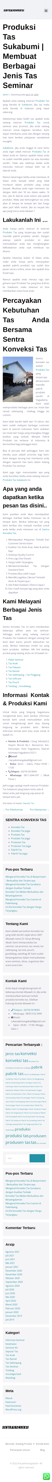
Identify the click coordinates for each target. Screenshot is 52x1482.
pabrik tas (14, 1073)
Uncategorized (13, 1374)
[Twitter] (22, 1475)
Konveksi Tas (18, 827)
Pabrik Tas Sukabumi (13, 1120)
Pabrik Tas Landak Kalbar (25, 1105)
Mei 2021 (10, 1263)
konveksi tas (17, 1060)
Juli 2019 (10, 1319)
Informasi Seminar (15, 1340)
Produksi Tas (42, 100)
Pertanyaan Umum (20, 1449)
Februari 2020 (13, 1308)
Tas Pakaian (14, 667)
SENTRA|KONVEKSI (14, 10)
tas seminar (41, 1143)
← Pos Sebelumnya (13, 809)
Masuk (9, 1398)
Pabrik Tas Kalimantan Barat (24, 1086)
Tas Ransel (13, 671)
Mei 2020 (10, 1297)
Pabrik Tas (16, 849)
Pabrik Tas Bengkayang (35, 1079)
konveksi (29, 1053)
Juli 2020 (10, 1289)
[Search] (37, 1158)
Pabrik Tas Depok (26, 1083)
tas (33, 1142)
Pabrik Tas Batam (20, 1079)
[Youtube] (29, 1475)
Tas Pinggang (33, 674)
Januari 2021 (12, 1266)
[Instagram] (37, 1475)
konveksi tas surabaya (22, 1068)
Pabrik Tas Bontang (13, 1083)
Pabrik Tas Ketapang (17, 1102)
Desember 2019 (14, 1315)
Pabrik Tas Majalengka (20, 1109)
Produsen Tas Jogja (21, 846)
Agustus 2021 (13, 1251)
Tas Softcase (14, 678)
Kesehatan (11, 1343)
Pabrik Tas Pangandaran (14, 1113)
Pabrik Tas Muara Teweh (37, 1109)
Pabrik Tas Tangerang (26, 1124)
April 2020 (11, 1300)
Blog (42, 1449)
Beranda (10, 1443)
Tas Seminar (12, 1366)
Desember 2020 (14, 1270)
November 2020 (14, 1274)
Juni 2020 (10, 1293)
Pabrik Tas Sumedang (29, 1120)
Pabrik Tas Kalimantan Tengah (31, 1090)
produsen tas (18, 1142)
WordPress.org (13, 1409)
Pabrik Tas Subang (37, 1117)
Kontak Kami (42, 1443)
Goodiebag (25, 686)
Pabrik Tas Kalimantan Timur (16, 1094)
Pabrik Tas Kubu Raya (33, 1102)
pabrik (37, 1067)
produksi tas (17, 1135)
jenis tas (13, 1053)
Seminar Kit (12, 1347)
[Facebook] (14, 1475)
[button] (46, 10)
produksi (22, 1129)
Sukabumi (27, 104)
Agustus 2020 (13, 1285)
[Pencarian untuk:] (26, 1158)
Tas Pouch (14, 682)
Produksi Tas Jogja (20, 838)
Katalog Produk (24, 1443)
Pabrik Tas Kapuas (33, 1094)
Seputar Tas (28, 803)
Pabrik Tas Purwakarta (32, 1113)
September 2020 (14, 1281)
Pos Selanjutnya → (39, 809)
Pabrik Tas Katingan (23, 1098)
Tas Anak (13, 663)
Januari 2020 (12, 1312)
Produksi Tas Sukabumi (15, 480)
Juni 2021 (10, 1259)
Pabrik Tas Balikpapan (32, 1074)
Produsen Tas (18, 842)
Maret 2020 (11, 1304)
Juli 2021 (10, 1255)
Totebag (12, 686)
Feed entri (11, 1402)
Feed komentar (13, 1405)
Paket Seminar (15, 659)
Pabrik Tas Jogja (19, 853)
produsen (37, 1135)
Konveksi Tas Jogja (20, 830)
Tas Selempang (16, 674)
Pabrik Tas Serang (23, 1117)
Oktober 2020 (13, 1278)
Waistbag (10, 1377)
